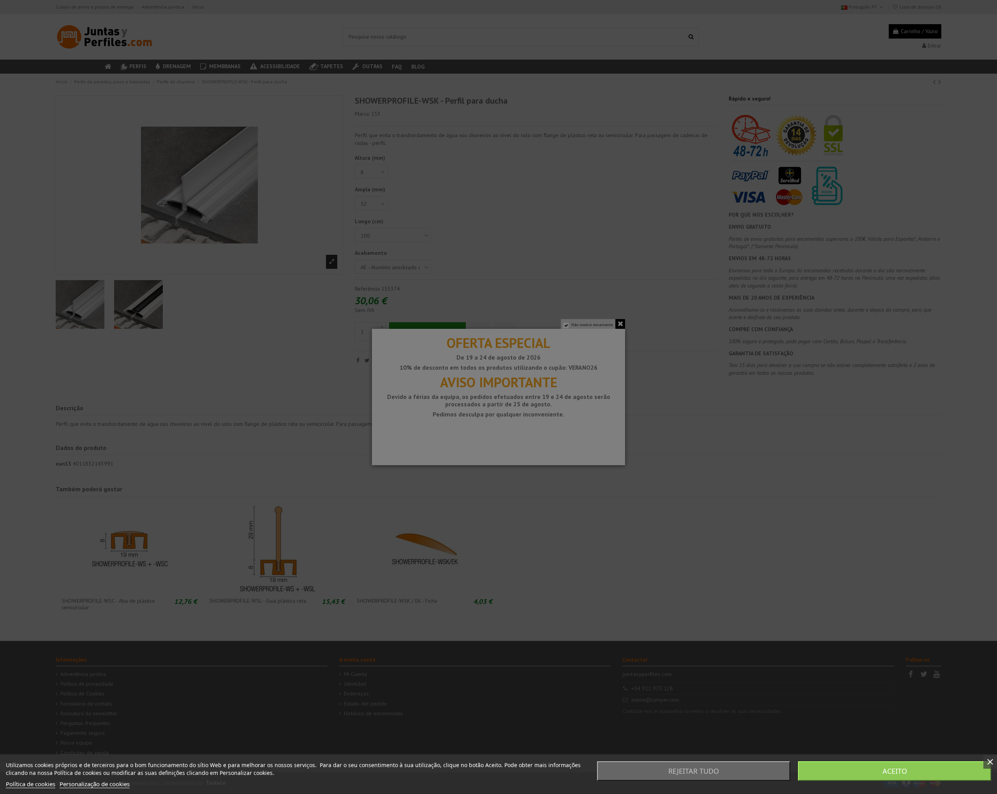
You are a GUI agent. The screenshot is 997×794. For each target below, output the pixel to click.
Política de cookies (30, 784)
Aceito (895, 771)
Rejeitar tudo (693, 771)
